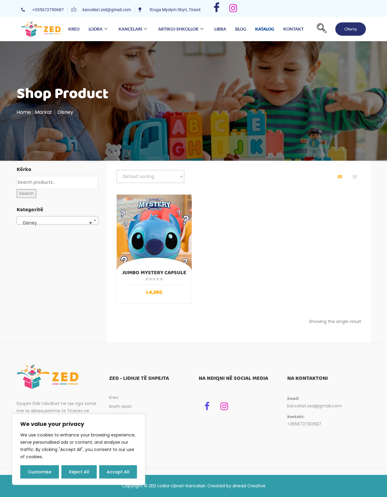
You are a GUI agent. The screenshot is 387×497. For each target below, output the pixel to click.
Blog (240, 28)
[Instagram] (233, 8)
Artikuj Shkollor (178, 28)
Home (24, 112)
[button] (322, 29)
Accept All (118, 472)
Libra (220, 28)
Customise (39, 472)
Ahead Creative (249, 486)
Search (26, 193)
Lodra (95, 28)
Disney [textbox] (55, 223)
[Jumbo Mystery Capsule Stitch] (154, 232)
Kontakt (293, 28)
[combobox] (57, 220)
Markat (43, 112)
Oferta (350, 28)
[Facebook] (216, 8)
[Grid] (339, 177)
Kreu (74, 28)
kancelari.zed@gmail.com (314, 406)
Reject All (79, 472)
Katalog (264, 28)
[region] (78, 449)
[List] (354, 177)
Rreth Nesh (120, 406)
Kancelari (130, 28)
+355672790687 (304, 424)
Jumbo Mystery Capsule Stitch (154, 275)
